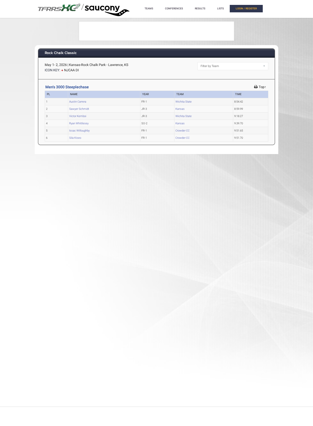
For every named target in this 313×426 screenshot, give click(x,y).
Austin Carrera (77, 101)
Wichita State (183, 101)
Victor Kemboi (77, 116)
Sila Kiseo (75, 137)
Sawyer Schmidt (79, 108)
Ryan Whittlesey (79, 123)
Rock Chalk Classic (61, 53)
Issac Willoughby (79, 130)
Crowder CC (182, 130)
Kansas (180, 108)
